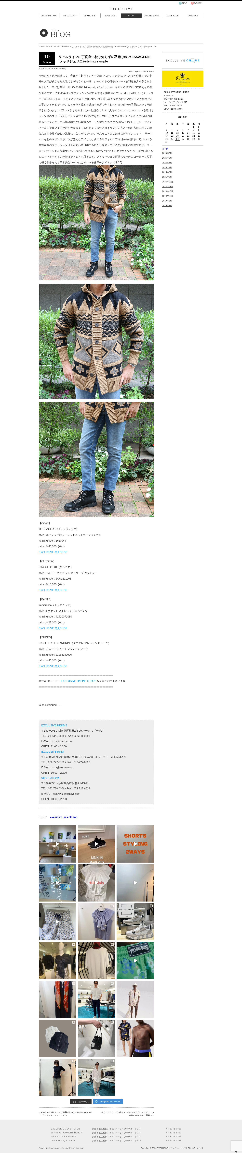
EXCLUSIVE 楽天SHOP (53, 552)
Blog (131, 15)
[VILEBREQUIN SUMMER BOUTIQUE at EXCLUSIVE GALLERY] (135, 960)
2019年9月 (167, 201)
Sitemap (79, 1148)
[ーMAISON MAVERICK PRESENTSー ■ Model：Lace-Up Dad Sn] (96, 844)
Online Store (152, 15)
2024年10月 (167, 191)
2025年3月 (167, 167)
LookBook (172, 15)
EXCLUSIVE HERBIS (54, 725)
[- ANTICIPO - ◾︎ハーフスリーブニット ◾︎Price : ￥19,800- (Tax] (96, 960)
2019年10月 (167, 196)
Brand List (90, 15)
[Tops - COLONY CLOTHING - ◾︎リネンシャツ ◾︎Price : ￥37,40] (96, 1077)
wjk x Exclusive (50, 778)
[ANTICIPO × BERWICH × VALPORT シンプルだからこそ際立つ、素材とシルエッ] (96, 999)
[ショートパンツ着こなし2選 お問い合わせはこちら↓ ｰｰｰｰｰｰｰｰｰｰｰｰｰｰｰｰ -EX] (135, 844)
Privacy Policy (68, 1148)
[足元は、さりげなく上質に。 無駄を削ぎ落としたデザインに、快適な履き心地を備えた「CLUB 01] (135, 921)
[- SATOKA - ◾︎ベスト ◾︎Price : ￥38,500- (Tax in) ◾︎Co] (57, 1038)
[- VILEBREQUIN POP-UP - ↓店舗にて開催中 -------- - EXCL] (135, 999)
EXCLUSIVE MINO (52, 751)
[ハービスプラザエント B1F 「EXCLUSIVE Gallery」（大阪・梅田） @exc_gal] (57, 844)
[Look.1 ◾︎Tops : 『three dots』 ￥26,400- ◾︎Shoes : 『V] (135, 883)
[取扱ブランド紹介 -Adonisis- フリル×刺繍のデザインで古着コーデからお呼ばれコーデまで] (96, 883)
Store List (110, 15)
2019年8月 (167, 205)
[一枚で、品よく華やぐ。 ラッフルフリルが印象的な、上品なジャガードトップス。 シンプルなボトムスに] (96, 921)
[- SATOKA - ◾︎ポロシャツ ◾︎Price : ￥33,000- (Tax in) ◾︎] (57, 1077)
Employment (55, 1148)
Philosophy (69, 15)
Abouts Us (43, 1148)
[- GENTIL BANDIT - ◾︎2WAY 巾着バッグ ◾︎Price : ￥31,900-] (96, 1038)
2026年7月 (167, 153)
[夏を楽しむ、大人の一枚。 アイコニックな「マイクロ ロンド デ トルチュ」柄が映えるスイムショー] (57, 921)
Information (49, 15)
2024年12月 (167, 182)
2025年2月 (167, 172)
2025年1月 (167, 177)
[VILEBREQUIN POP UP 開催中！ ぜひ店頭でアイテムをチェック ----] (57, 883)
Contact (193, 15)
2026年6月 (167, 158)
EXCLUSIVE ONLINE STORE (78, 681)
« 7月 (165, 148)
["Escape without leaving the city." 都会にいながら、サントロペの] (135, 1038)
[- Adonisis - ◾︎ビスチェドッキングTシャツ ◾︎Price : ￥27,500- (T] (57, 960)
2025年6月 (167, 163)
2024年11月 (167, 186)
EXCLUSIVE (63, 47)
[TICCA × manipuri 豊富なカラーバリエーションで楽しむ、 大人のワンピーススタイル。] (57, 999)
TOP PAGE (43, 47)
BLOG (53, 47)
